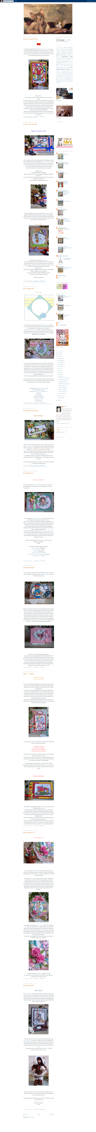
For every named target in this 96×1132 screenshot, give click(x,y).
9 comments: (42, 978)
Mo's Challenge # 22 (28, 832)
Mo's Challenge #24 (28, 288)
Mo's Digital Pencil (32, 117)
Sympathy (68, 78)
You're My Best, (40, 925)
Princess (70, 71)
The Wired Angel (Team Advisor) (63, 256)
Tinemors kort (61, 313)
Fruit (69, 62)
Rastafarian (71, 72)
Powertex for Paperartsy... (66, 183)
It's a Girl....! (66, 173)
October (60, 362)
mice (66, 67)
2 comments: (42, 116)
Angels (66, 49)
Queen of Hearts (59, 72)
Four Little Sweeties (67, 201)
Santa (72, 73)
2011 (59, 355)
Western (64, 81)
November (61, 360)
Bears (72, 52)
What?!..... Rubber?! (28, 674)
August (60, 366)
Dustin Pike (69, 59)
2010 (59, 356)
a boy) (25, 926)
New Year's (59, 71)
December (61, 358)
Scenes (70, 75)
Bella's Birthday (66, 238)
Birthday (29, 403)
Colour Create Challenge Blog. (41, 391)
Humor (57, 65)
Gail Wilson (47, 213)
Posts (59, 429)
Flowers (59, 62)
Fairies (40, 403)
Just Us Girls (35, 551)
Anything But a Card (65, 50)
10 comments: (42, 1109)
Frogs (65, 62)
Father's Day (71, 61)
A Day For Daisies (59, 47)
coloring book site (47, 161)
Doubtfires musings (62, 275)
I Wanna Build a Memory (63, 162)
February (61, 395)
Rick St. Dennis (65, 74)
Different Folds (70, 58)
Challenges (35, 403)
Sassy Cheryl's (44, 260)
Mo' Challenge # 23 (28, 473)
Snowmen (66, 76)
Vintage (45, 466)
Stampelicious (61, 200)
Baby (72, 50)
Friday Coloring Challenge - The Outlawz (66, 193)
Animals (70, 49)
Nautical (71, 69)
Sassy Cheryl (59, 75)
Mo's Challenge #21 (28, 985)
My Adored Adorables (62, 246)
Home (39, 1114)
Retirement (59, 73)
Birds (70, 53)
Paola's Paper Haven (62, 209)
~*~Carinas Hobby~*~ (62, 325)
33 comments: (42, 560)
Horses (71, 64)
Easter (57, 61)
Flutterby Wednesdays (41, 388)
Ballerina (59, 52)
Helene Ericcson (61, 295)
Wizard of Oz (69, 81)
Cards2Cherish (61, 153)
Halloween (66, 64)
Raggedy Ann (65, 72)
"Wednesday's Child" (44, 49)
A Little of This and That (30, 124)
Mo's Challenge (44, 325)
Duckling (63, 59)
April (60, 374)
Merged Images (59, 67)
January (60, 397)
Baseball (63, 52)
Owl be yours (66, 163)
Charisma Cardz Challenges (38, 397)
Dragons (59, 59)
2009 (59, 400)
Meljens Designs (45, 574)
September (61, 364)
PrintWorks (45, 1048)
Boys (65, 55)
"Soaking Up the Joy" (36, 518)
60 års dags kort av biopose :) (67, 315)
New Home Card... (67, 305)
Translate (66, 41)
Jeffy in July (66, 154)
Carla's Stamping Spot (62, 190)
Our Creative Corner (37, 555)
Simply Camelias (67, 229)
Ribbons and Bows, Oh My (45, 530)
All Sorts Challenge (35, 548)
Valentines (65, 79)
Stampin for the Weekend (37, 552)
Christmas (58, 58)
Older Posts (51, 1114)
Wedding (59, 81)
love (62, 65)
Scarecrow (65, 75)
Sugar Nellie (59, 78)
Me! (58, 277)
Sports (70, 76)
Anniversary (58, 50)
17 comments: (42, 402)
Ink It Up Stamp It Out (62, 218)
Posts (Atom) (31, 1117)
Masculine (68, 65)
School (61, 76)
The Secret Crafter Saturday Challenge (35, 554)
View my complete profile (62, 423)
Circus (64, 58)
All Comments (61, 432)
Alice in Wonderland (32, 466)
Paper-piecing (65, 71)
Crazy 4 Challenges (37, 549)
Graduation (61, 64)
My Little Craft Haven (62, 181)
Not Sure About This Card (30, 39)
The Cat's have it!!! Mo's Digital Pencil (67, 220)
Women (57, 82)
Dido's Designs (61, 304)
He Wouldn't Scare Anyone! (30, 410)
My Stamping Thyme (62, 228)
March (60, 376)
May (60, 372)
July (60, 368)
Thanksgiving (58, 79)
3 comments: (42, 825)
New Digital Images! (29, 567)
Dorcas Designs (61, 266)
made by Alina (61, 172)
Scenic (57, 76)
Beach (68, 52)
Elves (61, 61)
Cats (57, 56)
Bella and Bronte (62, 53)
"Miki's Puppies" (27, 1040)
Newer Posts (25, 1114)
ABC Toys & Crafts (39, 399)
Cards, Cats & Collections (48, 6)
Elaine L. (65, 406)
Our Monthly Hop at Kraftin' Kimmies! (67, 259)
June (60, 370)
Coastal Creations (61, 237)
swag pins (65, 210)
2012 (59, 353)
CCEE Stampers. (38, 394)
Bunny (69, 55)
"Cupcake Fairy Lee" (32, 329)
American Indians (60, 49)
